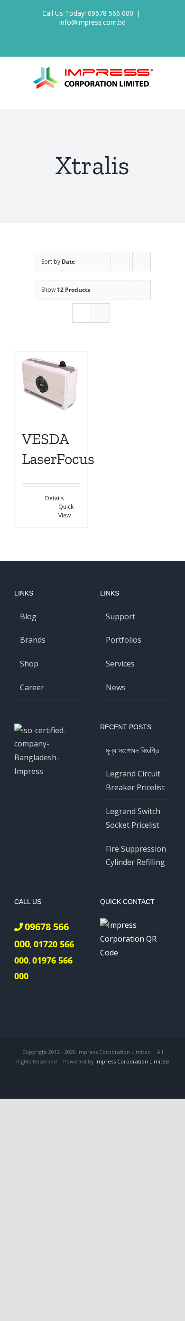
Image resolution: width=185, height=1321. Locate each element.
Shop (29, 663)
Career (32, 687)
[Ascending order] (141, 261)
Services (120, 663)
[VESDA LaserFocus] (51, 386)
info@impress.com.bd (92, 22)
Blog (28, 616)
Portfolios (123, 640)
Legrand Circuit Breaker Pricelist (135, 780)
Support (120, 616)
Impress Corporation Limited (132, 1061)
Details (54, 498)
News (116, 687)
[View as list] (100, 313)
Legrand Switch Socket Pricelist (133, 818)
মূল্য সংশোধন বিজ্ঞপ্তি (132, 750)
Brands (33, 640)
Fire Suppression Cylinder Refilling (136, 856)
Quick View (66, 511)
